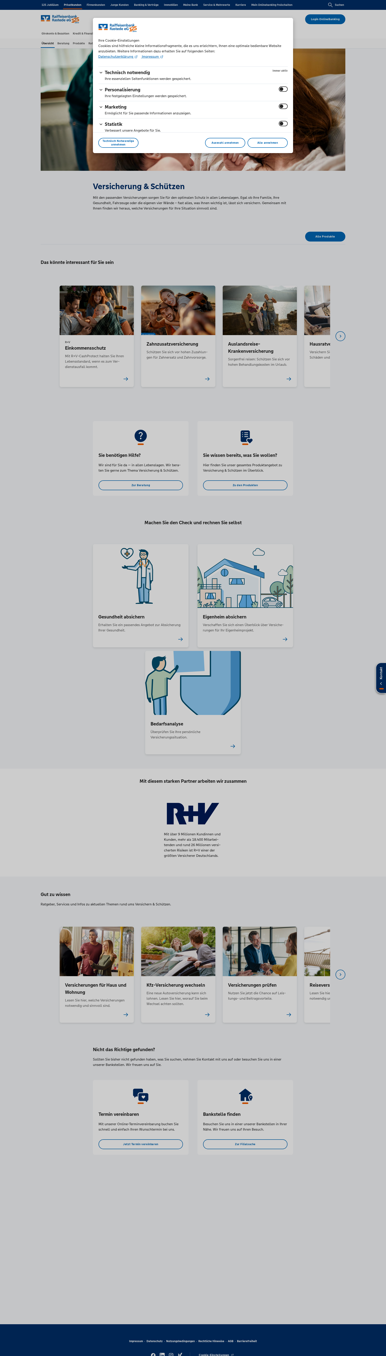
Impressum (150, 56)
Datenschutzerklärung (116, 56)
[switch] (283, 89)
